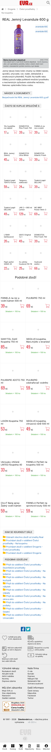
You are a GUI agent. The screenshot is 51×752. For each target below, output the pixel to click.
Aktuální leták (7, 674)
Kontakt (31, 674)
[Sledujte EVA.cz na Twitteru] (28, 629)
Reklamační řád (34, 681)
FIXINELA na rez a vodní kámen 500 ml (40, 128)
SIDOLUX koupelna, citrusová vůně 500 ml (37, 422)
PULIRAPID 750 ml (35, 298)
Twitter (31, 698)
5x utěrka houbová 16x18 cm (25, 264)
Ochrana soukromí (35, 684)
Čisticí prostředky (27, 9)
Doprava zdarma (9, 681)
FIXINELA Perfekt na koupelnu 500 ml (36, 463)
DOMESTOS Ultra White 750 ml (24, 155)
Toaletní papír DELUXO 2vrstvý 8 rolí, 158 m (40, 183)
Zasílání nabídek (9, 698)
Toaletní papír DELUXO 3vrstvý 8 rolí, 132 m (10, 210)
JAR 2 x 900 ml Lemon (25, 208)
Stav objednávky (9, 693)
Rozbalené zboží (9, 671)
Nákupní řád (33, 679)
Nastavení (6, 696)
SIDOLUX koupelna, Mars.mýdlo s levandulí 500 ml (38, 342)
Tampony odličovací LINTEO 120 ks (25, 182)
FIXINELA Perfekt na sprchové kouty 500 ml (38, 504)
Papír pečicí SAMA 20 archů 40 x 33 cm (10, 265)
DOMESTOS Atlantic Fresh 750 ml (40, 155)
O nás (30, 671)
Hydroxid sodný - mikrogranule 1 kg (40, 265)
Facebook (32, 696)
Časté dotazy (33, 691)
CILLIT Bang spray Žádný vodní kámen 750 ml (11, 506)
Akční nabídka (8, 676)
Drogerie (11, 9)
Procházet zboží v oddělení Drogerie (23, 553)
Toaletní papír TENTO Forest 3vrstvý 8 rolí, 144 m (10, 183)
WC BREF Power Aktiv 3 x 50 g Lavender (40, 210)
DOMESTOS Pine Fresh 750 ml (25, 128)
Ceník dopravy (42, 62)
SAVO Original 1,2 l (25, 236)
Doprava (31, 676)
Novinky (5, 679)
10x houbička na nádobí (9, 127)
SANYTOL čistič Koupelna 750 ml (9, 340)
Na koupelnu (7, 13)
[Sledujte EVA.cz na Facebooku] (23, 629)
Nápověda (32, 693)
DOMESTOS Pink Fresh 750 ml (40, 237)
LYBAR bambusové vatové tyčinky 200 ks (10, 238)
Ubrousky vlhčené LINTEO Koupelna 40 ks (11, 465)
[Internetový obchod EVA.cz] (26, 3)
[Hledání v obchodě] (48, 2)
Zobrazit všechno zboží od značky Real (24, 537)
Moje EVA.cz (7, 691)
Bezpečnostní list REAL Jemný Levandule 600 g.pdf (25, 97)
